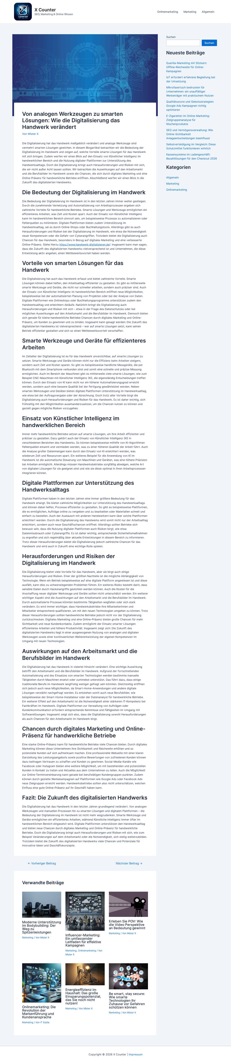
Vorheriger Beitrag (42, 863)
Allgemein (208, 11)
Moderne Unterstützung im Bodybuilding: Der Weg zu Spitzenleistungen (41, 927)
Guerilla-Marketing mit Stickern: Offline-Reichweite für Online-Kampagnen (186, 67)
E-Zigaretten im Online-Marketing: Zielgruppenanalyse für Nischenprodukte (188, 120)
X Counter (45, 9)
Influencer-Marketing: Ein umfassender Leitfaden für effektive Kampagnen (83, 940)
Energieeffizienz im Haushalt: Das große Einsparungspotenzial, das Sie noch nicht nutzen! (83, 996)
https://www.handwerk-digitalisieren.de (84, 244)
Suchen (171, 37)
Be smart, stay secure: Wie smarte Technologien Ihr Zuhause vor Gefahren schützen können (127, 1000)
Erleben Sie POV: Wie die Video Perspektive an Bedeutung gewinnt (127, 924)
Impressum (136, 1054)
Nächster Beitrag (129, 863)
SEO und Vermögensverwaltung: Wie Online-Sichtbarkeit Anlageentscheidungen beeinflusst (189, 134)
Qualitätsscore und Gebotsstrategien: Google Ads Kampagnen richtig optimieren (190, 105)
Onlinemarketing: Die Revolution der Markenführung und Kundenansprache (39, 1012)
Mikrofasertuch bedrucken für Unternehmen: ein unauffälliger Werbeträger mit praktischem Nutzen (190, 91)
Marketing (189, 11)
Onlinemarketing (167, 11)
